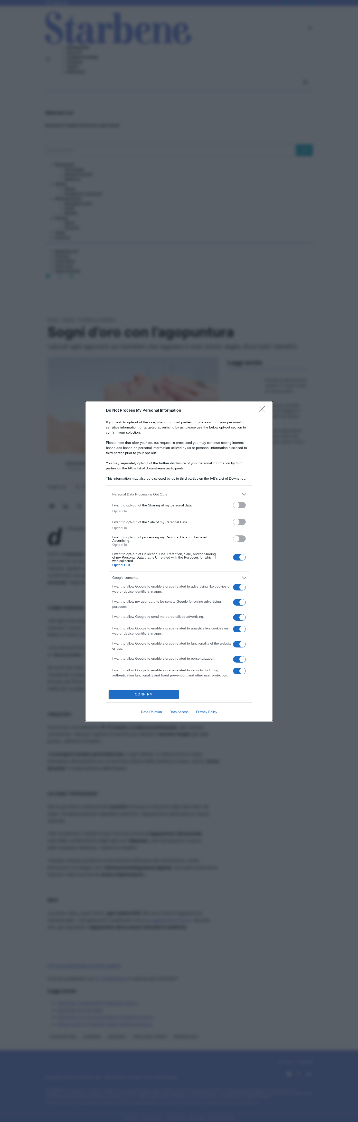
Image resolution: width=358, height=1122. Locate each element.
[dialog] (179, 561)
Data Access (179, 712)
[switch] (239, 505)
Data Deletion (151, 712)
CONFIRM (144, 694)
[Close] (263, 410)
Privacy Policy (206, 712)
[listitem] (179, 494)
